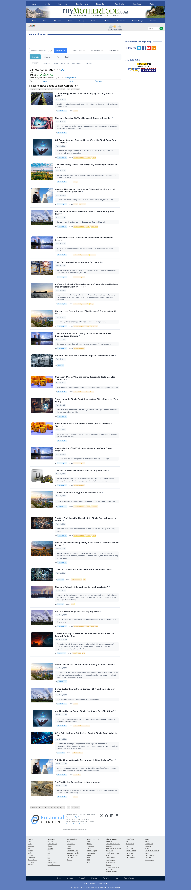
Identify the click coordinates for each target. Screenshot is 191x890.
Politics (30, 855)
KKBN (88, 862)
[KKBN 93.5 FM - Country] (149, 69)
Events (69, 841)
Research (98, 81)
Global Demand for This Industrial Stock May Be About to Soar (85, 664)
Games (89, 848)
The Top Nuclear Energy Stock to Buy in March (78, 782)
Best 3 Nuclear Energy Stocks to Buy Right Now (78, 611)
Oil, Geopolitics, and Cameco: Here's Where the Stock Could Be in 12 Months (86, 141)
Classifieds (136, 4)
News (34, 4)
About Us (70, 878)
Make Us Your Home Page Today (138, 42)
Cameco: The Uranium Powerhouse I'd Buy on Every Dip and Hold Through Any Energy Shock (85, 190)
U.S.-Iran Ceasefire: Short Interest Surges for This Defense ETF (85, 355)
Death (79, 653)
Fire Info (69, 860)
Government (94, 326)
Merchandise (130, 844)
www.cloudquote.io (74, 817)
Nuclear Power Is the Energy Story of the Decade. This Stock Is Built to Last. (87, 543)
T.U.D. (147, 853)
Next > (77, 89)
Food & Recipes (92, 851)
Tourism (153, 21)
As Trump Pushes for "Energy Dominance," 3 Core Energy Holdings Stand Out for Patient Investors (86, 285)
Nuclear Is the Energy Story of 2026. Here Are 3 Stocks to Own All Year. (86, 312)
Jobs (127, 841)
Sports (47, 4)
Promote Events (131, 851)
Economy (88, 157)
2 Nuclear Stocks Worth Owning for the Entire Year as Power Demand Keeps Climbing (83, 334)
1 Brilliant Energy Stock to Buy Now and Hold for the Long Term (85, 760)
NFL (49, 851)
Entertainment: (93, 839)
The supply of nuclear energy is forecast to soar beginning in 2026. (82, 322)
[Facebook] (106, 819)
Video (147, 848)
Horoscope (90, 846)
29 (72, 89)
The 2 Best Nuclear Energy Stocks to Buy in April (79, 262)
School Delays (137, 21)
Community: (72, 839)
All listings (109, 841)
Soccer (50, 860)
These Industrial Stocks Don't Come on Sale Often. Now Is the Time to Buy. (86, 400)
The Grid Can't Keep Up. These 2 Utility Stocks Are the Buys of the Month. (86, 519)
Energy (75, 110)
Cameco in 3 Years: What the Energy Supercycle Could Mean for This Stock (85, 378)
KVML (88, 858)
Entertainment (82, 4)
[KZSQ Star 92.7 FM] (132, 69)
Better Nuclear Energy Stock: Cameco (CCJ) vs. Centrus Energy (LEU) (85, 690)
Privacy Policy (70, 824)
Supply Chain (82, 204)
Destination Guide (73, 853)
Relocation (109, 869)
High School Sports (54, 865)
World (70, 21)
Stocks (47, 57)
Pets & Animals (130, 858)
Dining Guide (101, 4)
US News (57, 21)
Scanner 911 (149, 844)
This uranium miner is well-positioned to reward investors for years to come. (85, 200)
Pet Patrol (70, 858)
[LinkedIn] (112, 819)
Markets (35, 57)
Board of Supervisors (152, 851)
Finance (108, 865)
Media (151, 4)
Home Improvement (112, 867)
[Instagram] (117, 819)
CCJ (63, 69)
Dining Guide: (111, 839)
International (76, 63)
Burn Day (50, 841)
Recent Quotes (77, 51)
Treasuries (88, 63)
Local (34, 21)
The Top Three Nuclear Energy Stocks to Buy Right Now (82, 470)
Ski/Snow (51, 846)
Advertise (106, 878)
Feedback (82, 878)
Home (59, 878)
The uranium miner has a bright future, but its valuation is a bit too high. (83, 459)
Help (116, 878)
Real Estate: (111, 860)
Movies (89, 841)
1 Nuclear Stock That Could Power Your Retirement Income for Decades (84, 238)
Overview (46, 63)
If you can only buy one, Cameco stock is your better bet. (78, 699)
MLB (49, 853)
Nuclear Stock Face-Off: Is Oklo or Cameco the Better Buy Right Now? (85, 212)
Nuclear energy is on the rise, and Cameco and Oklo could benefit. (81, 222)
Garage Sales (130, 855)
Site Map (94, 878)
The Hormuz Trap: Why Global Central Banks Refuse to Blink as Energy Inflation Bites (84, 634)
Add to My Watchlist (70, 78)
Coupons (148, 858)
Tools (67, 57)
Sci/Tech (31, 862)
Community (63, 4)
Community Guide (72, 851)
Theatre (89, 844)
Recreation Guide (72, 855)
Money (81, 21)
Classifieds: (130, 839)
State (45, 21)
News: (30, 839)
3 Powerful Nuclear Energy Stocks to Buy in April (79, 492)
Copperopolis (110, 858)
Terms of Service (89, 883)
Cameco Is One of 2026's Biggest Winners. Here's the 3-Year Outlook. (83, 449)
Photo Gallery (149, 855)
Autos (127, 846)
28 (68, 89)
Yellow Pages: (149, 860)
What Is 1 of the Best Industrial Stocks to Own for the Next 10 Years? (83, 424)
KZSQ (88, 860)
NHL (49, 858)
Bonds (87, 254)
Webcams (106, 21)
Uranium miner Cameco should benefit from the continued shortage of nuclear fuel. (87, 387)
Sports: (50, 849)
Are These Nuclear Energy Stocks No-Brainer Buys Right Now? (85, 711)
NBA (49, 856)
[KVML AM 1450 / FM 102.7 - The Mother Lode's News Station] (144, 64)
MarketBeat (61, 365)
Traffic (93, 21)
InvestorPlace (61, 752)
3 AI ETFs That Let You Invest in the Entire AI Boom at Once (84, 569)
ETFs (57, 57)
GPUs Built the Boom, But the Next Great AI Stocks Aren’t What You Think (86, 734)
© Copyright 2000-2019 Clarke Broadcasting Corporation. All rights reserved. (95, 887)
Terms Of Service (84, 824)
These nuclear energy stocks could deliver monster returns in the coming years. (86, 501)
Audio (147, 841)
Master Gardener (111, 872)
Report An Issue (129, 878)
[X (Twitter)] (101, 819)
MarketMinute (61, 653)
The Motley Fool (62, 110)
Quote (45, 81)
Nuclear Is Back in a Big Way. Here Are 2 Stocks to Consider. (84, 118)
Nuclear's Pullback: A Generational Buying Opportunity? (82, 587)
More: (147, 839)
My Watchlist (95, 51)
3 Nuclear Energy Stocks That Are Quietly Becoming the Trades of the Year (86, 165)
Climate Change (90, 391)
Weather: (51, 839)
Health (69, 846)
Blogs (69, 848)
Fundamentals (110, 862)
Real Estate (119, 4)
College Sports (52, 862)
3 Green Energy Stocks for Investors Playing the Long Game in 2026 (84, 94)
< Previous (33, 89)
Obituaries (121, 21)
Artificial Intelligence (79, 157)
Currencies (65, 63)
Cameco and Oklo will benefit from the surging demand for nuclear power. (84, 344)
